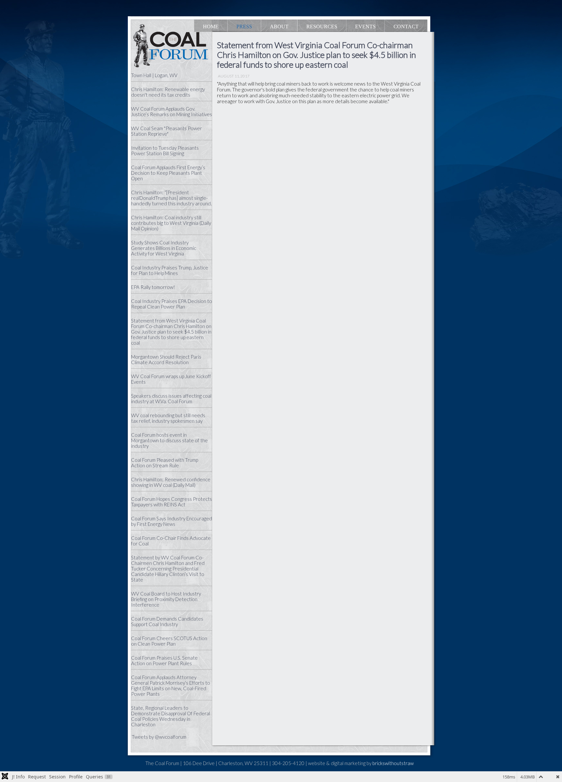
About (279, 26)
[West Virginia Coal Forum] (173, 46)
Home (211, 26)
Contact (406, 26)
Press (244, 26)
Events (365, 26)
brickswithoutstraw (393, 763)
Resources (321, 26)
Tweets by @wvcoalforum (159, 737)
